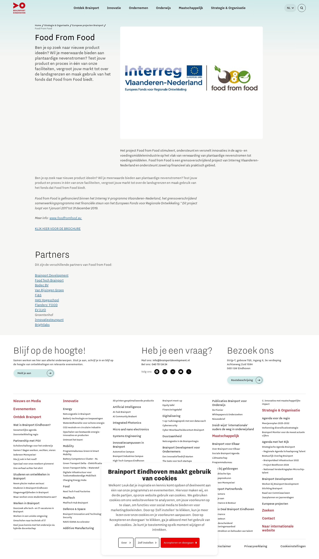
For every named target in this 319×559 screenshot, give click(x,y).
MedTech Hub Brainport (75, 502)
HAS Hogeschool (47, 300)
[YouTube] (180, 371)
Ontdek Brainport (27, 417)
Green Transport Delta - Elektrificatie (82, 463)
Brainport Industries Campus (128, 456)
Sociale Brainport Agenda (225, 453)
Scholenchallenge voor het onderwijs (33, 445)
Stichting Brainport (272, 488)
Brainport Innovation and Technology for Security (84, 516)
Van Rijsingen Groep (49, 290)
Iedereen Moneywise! (24, 454)
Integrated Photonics (127, 423)
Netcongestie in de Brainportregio (180, 441)
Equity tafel (168, 405)
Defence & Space (74, 509)
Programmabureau (222, 462)
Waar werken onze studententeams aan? (35, 497)
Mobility (68, 446)
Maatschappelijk (225, 436)
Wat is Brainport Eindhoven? (32, 425)
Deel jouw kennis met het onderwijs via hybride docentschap (34, 527)
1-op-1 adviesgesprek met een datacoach (184, 421)
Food (66, 486)
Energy (67, 409)
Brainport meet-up (172, 400)
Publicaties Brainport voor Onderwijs (229, 403)
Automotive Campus (123, 451)
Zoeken (268, 510)
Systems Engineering (127, 436)
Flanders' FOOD (46, 305)
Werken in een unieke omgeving (30, 516)
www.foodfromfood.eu (66, 218)
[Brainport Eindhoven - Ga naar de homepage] (19, 7)
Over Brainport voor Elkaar (226, 449)
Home (38, 25)
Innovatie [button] (114, 8)
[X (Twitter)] (188, 371)
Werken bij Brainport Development (280, 484)
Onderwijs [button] (163, 8)
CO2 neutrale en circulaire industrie (82, 427)
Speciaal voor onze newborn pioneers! (33, 463)
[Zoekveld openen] (302, 8)
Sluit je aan (218, 498)
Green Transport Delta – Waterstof (81, 468)
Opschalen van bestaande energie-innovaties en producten (81, 434)
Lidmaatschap (219, 458)
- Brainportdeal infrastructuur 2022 (280, 460)
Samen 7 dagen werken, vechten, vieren (34, 450)
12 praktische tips (221, 473)
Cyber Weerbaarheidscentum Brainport (183, 430)
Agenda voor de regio (276, 418)
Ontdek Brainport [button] (86, 8)
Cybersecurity (169, 425)
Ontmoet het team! (73, 439)
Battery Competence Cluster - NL (80, 459)
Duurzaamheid (172, 436)
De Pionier (217, 410)
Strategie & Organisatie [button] (228, 8)
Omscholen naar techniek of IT (29, 520)
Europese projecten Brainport (87, 25)
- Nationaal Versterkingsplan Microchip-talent (283, 471)
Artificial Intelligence (127, 407)
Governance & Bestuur (224, 503)
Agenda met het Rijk (275, 442)
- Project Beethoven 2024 (275, 465)
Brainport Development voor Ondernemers (181, 449)
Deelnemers (218, 494)
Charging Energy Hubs (74, 480)
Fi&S (38, 295)
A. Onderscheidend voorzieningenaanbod (223, 525)
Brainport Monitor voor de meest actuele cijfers (283, 434)
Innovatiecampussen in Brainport (128, 444)
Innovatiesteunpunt (49, 320)
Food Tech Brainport (49, 280)
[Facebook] (157, 371)
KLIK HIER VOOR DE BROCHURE (58, 229)
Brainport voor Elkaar (226, 444)
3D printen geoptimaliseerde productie (133, 400)
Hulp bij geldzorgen (225, 468)
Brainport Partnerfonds (227, 489)
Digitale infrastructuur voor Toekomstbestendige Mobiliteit (79, 474)
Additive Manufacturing (78, 528)
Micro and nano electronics (131, 429)
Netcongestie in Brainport (76, 414)
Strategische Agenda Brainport (278, 447)
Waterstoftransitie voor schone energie (84, 423)
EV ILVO (40, 310)
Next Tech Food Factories (76, 491)
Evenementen (24, 409)
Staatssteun (218, 518)
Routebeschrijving (242, 380)
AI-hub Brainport (122, 412)
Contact (268, 518)
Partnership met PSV (27, 440)
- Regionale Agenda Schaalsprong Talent (283, 451)
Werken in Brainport (26, 503)
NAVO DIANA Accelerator (76, 522)
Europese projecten (275, 503)
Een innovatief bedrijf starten (177, 456)
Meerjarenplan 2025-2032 (275, 423)
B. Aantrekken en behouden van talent (232, 531)
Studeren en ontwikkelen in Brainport (31, 476)
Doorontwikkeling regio (25, 434)
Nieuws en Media (27, 401)
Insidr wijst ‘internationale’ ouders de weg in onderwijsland (233, 427)
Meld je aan (24, 373)
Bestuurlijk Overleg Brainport (277, 456)
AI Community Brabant (125, 416)
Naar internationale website (278, 528)
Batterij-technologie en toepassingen (83, 418)
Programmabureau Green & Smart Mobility (81, 453)
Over (124, 542)
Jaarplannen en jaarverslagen (278, 497)
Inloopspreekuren (221, 478)
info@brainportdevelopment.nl (171, 360)
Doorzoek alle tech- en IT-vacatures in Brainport (33, 510)
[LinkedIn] (172, 371)
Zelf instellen (145, 542)
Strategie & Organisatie (56, 25)
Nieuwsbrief (218, 419)
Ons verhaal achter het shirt (28, 468)
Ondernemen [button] (138, 8)
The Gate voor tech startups (177, 461)
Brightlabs (42, 325)
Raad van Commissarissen (276, 493)
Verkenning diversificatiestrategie (280, 428)
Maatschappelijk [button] (191, 8)
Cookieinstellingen (293, 546)
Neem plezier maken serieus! (28, 483)
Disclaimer (224, 546)
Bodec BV (42, 285)
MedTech (69, 497)
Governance (218, 514)
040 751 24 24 (159, 364)
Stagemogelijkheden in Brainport (31, 492)
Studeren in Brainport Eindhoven (30, 488)
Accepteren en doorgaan (179, 542)
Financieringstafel (172, 409)
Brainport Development (51, 275)
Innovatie (70, 401)
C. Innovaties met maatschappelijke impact (281, 402)
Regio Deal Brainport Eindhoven (233, 509)
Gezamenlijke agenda (25, 430)
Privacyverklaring (255, 546)
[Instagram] (164, 371)
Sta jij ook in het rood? (25, 459)
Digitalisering (171, 416)
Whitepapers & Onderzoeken (227, 414)
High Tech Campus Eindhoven (128, 460)
